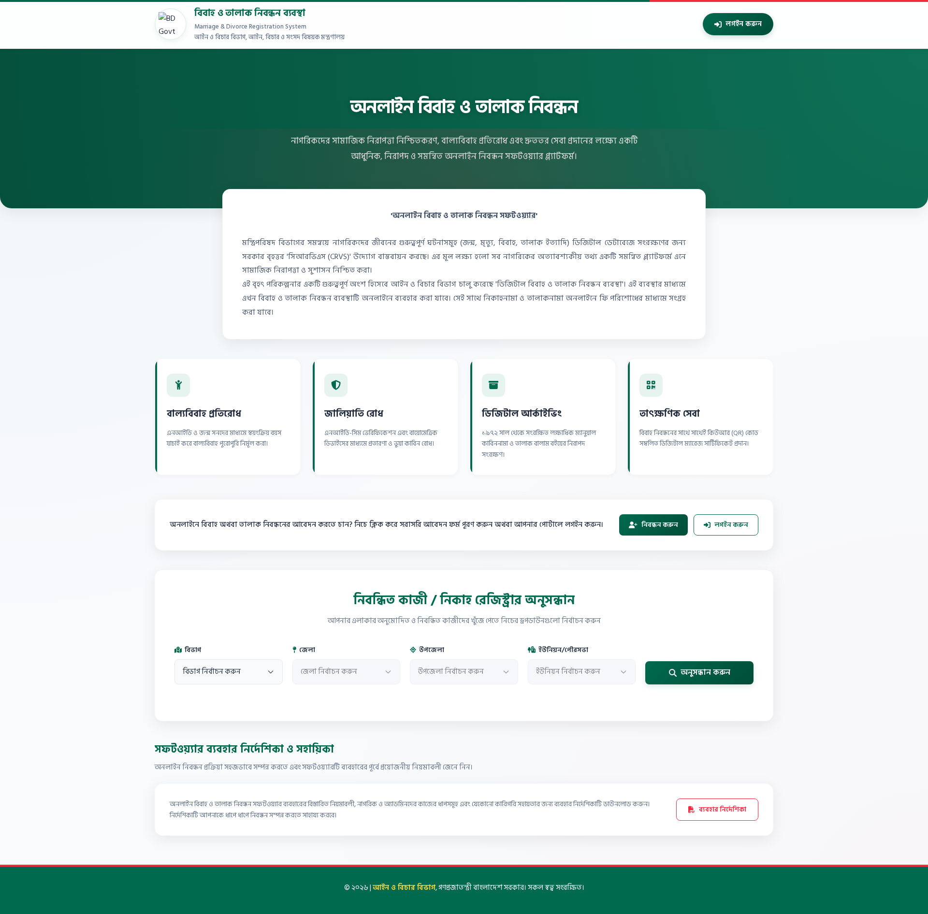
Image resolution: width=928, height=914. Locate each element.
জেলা (307, 649)
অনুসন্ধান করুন (705, 672)
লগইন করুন (743, 24)
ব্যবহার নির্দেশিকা (722, 809)
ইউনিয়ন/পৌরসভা (563, 649)
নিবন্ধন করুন (659, 524)
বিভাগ (193, 649)
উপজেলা (431, 649)
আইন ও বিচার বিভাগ (404, 888)
